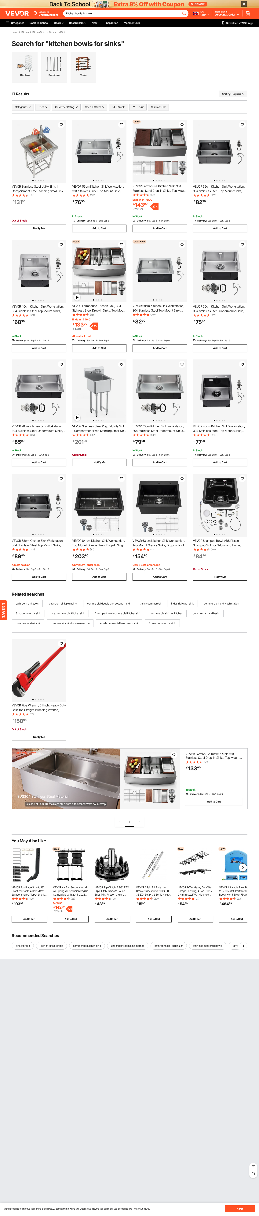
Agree (240, 1208)
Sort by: (226, 94)
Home (15, 32)
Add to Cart (99, 228)
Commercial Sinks (57, 32)
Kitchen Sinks (38, 32)
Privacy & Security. (141, 1208)
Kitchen (25, 32)
